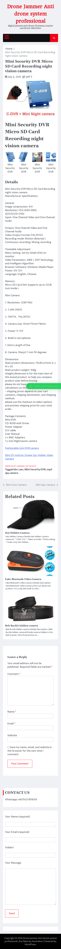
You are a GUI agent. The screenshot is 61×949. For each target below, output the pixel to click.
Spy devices (30, 466)
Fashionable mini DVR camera (22, 448)
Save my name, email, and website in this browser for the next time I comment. (29, 751)
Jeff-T (29, 77)
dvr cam (18, 469)
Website (12, 735)
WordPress (30, 944)
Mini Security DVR (35, 469)
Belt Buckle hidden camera (21, 625)
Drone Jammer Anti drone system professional (30, 14)
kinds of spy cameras (15, 466)
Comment (14, 674)
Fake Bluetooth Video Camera (23, 579)
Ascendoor (37, 941)
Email (11, 723)
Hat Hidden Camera (17, 532)
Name (11, 711)
